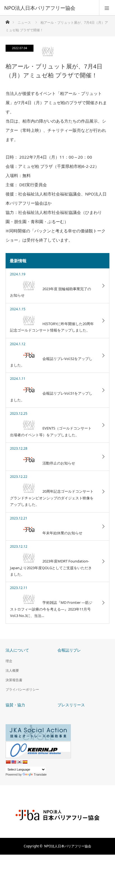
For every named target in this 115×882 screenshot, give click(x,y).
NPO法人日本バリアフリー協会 (67, 846)
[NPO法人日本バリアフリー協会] (49, 8)
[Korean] (19, 762)
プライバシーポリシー (22, 689)
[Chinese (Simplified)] (8, 762)
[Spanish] (24, 762)
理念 (9, 661)
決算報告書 (14, 680)
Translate (40, 774)
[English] (13, 762)
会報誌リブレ (69, 650)
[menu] (107, 8)
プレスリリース (71, 704)
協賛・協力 (15, 704)
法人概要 (12, 670)
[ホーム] (7, 20)
